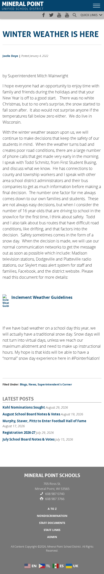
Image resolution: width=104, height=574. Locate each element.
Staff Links (52, 530)
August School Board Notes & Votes (31, 414)
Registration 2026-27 (19, 432)
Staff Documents (52, 523)
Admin (52, 537)
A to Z (52, 509)
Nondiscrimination (52, 516)
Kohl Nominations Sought (24, 407)
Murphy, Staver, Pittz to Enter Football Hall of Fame (44, 421)
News (32, 384)
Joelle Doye (10, 56)
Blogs (23, 384)
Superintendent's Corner (55, 384)
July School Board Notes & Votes (29, 439)
